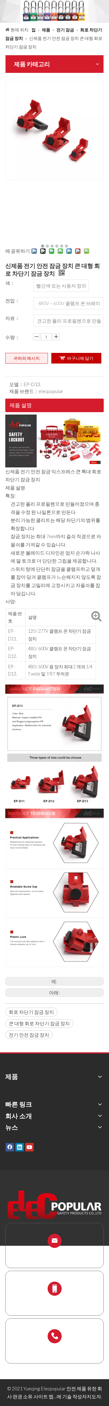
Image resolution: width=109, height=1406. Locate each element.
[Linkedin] (19, 1146)
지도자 (94, 1396)
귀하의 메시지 (26, 358)
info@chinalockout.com (54, 1253)
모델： (16, 384)
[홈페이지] (54, 418)
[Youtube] (29, 1146)
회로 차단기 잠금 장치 (31, 1012)
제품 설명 (21, 405)
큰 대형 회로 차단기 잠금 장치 (39, 1023)
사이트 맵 (43, 1396)
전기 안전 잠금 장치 (29, 1035)
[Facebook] (10, 1146)
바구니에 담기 (80, 358)
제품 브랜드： (24, 391)
